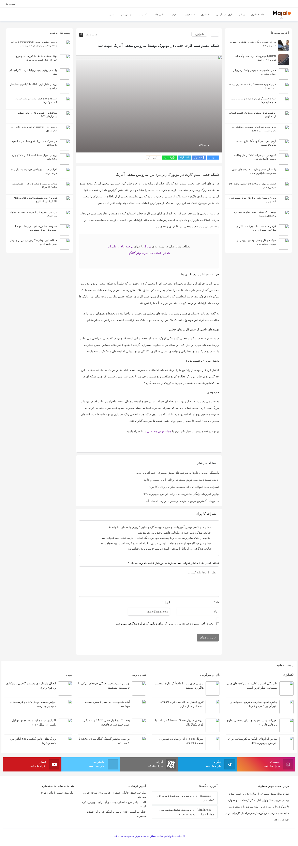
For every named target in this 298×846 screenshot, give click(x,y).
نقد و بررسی (138, 674)
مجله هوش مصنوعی (159, 431)
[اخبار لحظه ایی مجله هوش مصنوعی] (282, 14)
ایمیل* (166, 602)
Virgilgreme (204, 809)
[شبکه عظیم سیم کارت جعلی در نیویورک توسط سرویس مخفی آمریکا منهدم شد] (149, 103)
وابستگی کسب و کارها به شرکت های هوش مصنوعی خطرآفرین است (177, 472)
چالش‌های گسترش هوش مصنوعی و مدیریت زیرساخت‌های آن (182, 501)
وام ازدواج (47, 792)
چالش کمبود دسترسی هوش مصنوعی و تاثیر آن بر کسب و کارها (181, 479)
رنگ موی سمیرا (65, 792)
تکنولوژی (199, 34)
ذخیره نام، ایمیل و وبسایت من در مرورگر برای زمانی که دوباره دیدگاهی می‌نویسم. (164, 623)
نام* (216, 602)
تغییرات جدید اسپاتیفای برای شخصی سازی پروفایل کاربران (184, 486)
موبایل (147, 246)
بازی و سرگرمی (209, 674)
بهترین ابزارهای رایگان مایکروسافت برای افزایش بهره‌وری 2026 (181, 493)
